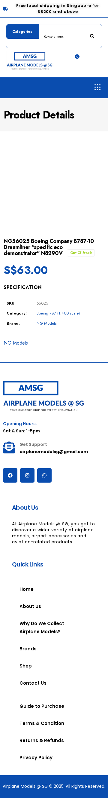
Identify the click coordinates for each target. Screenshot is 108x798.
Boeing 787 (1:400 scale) (58, 313)
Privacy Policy (36, 757)
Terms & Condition (42, 723)
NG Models (46, 323)
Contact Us (33, 683)
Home (27, 589)
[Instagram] (27, 475)
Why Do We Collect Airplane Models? (42, 627)
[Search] (93, 36)
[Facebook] (10, 475)
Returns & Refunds (42, 740)
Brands (28, 649)
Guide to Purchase (42, 706)
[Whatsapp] (44, 475)
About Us (30, 606)
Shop (26, 666)
